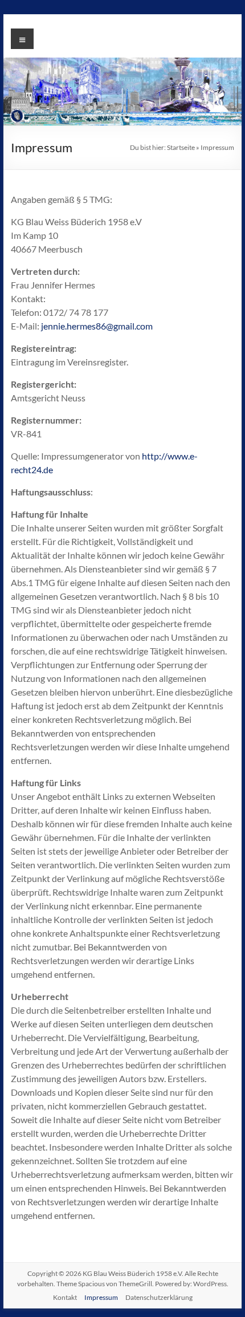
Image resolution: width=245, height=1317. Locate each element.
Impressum (101, 1297)
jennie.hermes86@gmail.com (97, 325)
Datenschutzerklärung (159, 1297)
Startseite (181, 147)
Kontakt (65, 1297)
